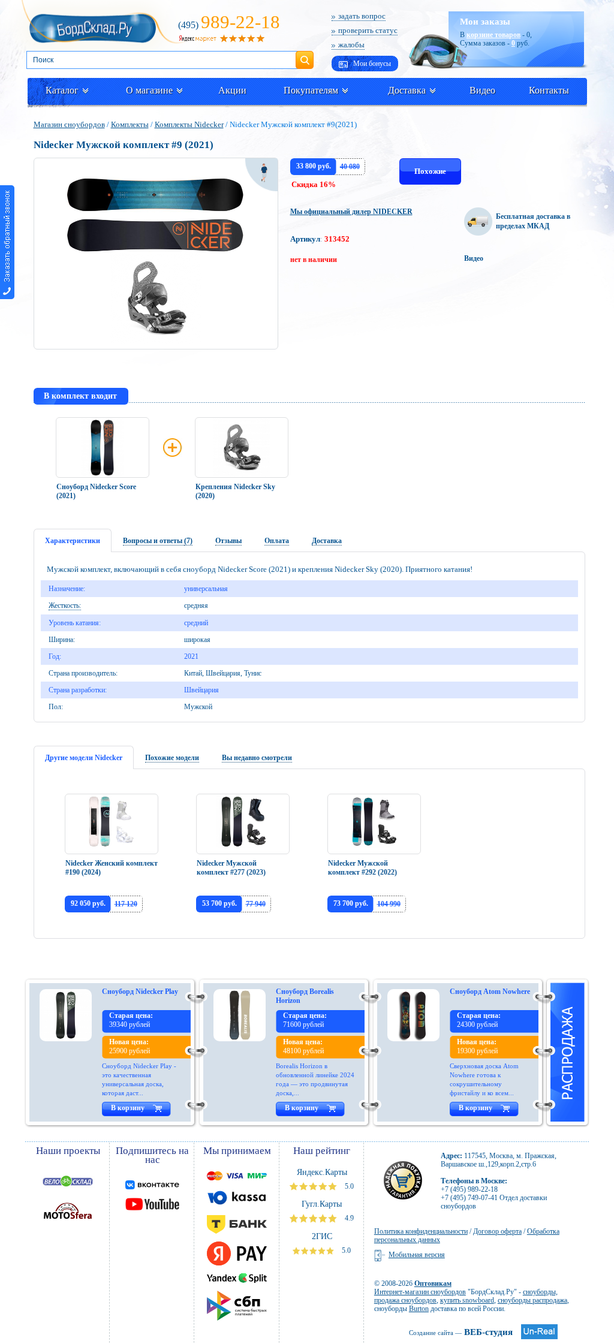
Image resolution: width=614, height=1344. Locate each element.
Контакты (549, 90)
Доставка (407, 90)
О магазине (149, 90)
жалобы (351, 44)
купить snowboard (467, 1300)
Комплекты (130, 124)
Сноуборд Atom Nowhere (490, 991)
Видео (482, 90)
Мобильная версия (417, 1254)
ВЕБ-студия (461, 1332)
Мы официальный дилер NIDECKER (351, 211)
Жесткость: (65, 605)
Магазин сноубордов (69, 124)
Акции (232, 90)
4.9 (348, 1218)
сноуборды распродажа (532, 1300)
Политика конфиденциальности (421, 1231)
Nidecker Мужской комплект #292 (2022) (362, 867)
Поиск (305, 55)
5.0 (348, 1186)
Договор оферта (497, 1231)
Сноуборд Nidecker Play (140, 991)
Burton (419, 1308)
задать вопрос (362, 15)
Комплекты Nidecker (189, 124)
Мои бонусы (371, 63)
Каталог (62, 90)
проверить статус (368, 30)
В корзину (128, 1108)
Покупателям (311, 90)
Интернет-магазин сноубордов (420, 1292)
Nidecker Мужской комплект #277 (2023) (231, 867)
